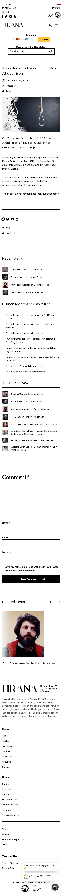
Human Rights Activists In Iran (26, 304)
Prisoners (6, 810)
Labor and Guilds (10, 804)
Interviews (7, 746)
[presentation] (51, 602)
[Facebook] (3, 219)
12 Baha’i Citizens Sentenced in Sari (27, 269)
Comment (15, 477)
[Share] (17, 219)
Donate (44, 39)
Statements (7, 751)
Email (6, 537)
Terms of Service (10, 863)
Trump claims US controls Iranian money (25, 366)
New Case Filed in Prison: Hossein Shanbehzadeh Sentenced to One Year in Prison (34, 432)
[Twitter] (7, 219)
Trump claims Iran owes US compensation (25, 371)
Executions (7, 789)
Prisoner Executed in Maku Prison (27, 277)
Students (6, 829)
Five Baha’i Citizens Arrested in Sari (27, 292)
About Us (6, 762)
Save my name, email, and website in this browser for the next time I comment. (32, 568)
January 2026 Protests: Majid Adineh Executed (33, 440)
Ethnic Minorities (9, 799)
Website (6, 552)
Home (5, 736)
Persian (56, 7)
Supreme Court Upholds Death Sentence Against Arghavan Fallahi (34, 448)
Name (6, 522)
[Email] (12, 219)
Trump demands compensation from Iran (25, 333)
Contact (6, 767)
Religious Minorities (11, 815)
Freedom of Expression (13, 839)
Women (5, 834)
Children (6, 784)
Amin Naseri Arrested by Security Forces (30, 285)
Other (4, 844)
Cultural (5, 794)
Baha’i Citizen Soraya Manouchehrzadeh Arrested (34, 424)
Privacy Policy (9, 868)
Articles (5, 741)
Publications (8, 756)
